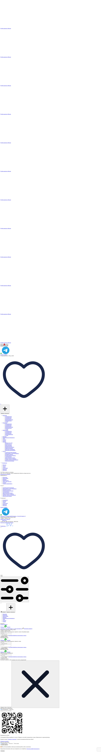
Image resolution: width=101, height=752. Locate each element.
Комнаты (4, 436)
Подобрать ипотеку (9, 454)
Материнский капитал (9, 447)
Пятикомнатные (8, 420)
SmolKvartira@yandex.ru (5, 519)
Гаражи (4, 440)
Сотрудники (5, 468)
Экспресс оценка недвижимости (11, 459)
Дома (4, 438)
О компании (4, 462)
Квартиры (5, 415)
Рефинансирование (9, 448)
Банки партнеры (8, 445)
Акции (4, 467)
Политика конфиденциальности (6, 522)
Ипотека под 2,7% (8, 442)
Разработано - (3, 526)
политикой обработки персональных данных (17, 635)
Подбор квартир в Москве (10, 455)
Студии (6, 421)
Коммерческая (5, 480)
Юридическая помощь (9, 460)
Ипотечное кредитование (10, 450)
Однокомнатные (8, 416)
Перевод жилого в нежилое (10, 458)
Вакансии (5, 469)
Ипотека (4, 441)
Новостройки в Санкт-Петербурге (12, 453)
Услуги (4, 451)
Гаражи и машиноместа (7, 483)
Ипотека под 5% (8, 443)
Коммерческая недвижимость (9, 437)
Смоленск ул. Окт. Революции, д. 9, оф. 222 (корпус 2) (11, 628)
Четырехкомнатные (9, 419)
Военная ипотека (8, 446)
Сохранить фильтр (4, 744)
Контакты (5, 470)
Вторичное (5, 422)
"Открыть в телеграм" (12, 739)
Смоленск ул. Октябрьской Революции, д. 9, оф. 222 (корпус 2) (13, 516)
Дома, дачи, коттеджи (7, 481)
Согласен (2, 750)
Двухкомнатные (8, 417)
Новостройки (5, 430)
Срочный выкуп (8, 456)
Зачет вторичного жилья (10, 457)
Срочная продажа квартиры (10, 452)
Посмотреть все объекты (5, 474)
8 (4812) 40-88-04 (3, 354)
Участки (4, 439)
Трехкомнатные (8, 418)
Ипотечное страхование (10, 449)
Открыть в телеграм (4, 741)
